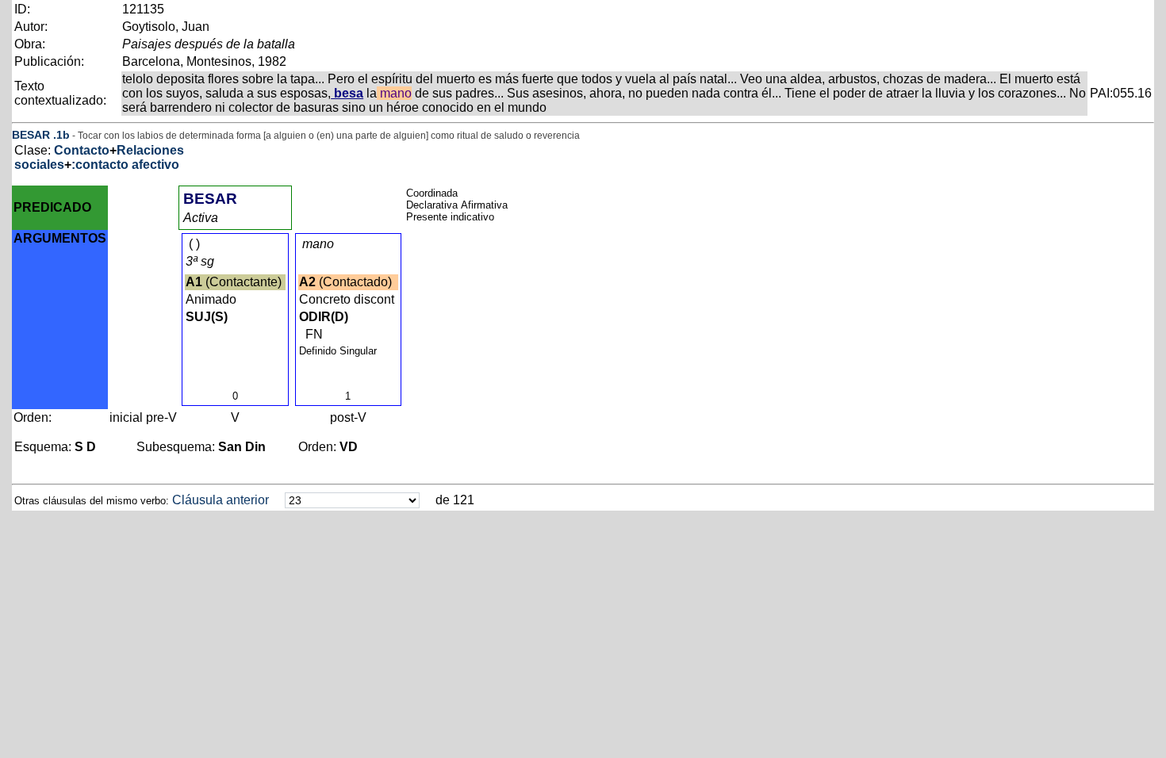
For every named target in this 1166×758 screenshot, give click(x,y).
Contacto (81, 150)
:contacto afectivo (125, 164)
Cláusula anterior (220, 500)
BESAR (31, 134)
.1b (61, 134)
